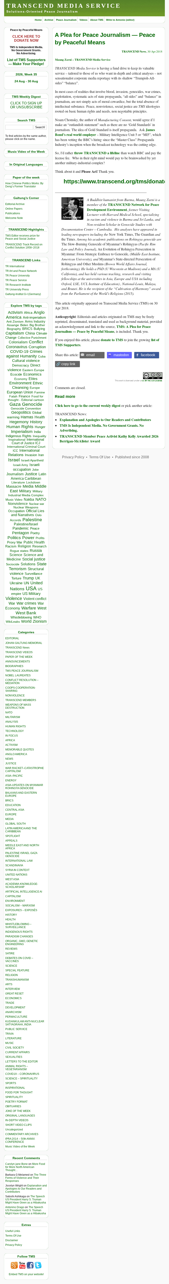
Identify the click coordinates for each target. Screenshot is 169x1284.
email (90, 355)
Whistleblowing (21, 617)
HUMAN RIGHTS (15, 726)
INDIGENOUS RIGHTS (19, 931)
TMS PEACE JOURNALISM (21, 670)
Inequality (39, 436)
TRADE (9, 1002)
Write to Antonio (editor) (120, 20)
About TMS (96, 20)
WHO (37, 617)
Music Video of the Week (20, 1146)
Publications (12, 213)
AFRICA (10, 740)
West (41, 608)
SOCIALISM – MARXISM (20, 905)
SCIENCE (11, 965)
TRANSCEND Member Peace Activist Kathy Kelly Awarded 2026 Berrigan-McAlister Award (109, 439)
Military (25, 491)
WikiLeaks (13, 621)
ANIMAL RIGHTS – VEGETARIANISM (16, 1068)
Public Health (34, 542)
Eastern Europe (33, 370)
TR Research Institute (18, 284)
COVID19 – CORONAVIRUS (22, 1073)
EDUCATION (13, 805)
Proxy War (14, 542)
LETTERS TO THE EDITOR (21, 1061)
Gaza (15, 404)
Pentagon (20, 533)
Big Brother (37, 325)
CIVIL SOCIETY (14, 1047)
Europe (35, 387)
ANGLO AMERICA (16, 754)
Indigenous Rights (18, 436)
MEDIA (9, 819)
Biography (14, 329)
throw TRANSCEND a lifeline (97, 152)
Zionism (40, 621)
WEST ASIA (12, 879)
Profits (40, 538)
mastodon (121, 355)
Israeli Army (20, 465)
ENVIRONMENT (15, 900)
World (26, 621)
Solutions (28, 564)
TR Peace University (17, 275)
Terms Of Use (13, 1235)
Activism (15, 312)
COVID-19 (19, 351)
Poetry (35, 533)
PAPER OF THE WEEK (19, 656)
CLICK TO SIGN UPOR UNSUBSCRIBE (26, 105)
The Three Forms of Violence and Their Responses (25, 1177)
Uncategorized (14, 1129)
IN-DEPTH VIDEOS (16, 1120)
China (30, 333)
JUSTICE (10, 763)
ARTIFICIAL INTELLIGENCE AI (23, 891)
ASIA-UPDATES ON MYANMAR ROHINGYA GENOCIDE (24, 787)
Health (40, 417)
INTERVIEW (12, 989)
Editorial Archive (15, 204)
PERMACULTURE (16, 1016)
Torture (16, 578)
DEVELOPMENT (15, 1007)
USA (31, 588)
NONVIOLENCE (15, 695)
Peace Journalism (66, 20)
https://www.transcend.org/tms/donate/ (116, 181)
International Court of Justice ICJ (28, 441)
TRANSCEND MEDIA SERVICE (63, 5)
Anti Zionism (15, 321)
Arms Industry (35, 321)
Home (38, 20)
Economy (20, 379)
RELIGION (11, 975)
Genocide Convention (26, 408)
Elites (33, 379)
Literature (18, 482)
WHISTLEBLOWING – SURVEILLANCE (18, 926)
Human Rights (19, 426)
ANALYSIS (11, 721)
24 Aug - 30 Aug (26, 81)
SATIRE (10, 953)
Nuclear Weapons (25, 507)
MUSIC (9, 1043)
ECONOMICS (13, 998)
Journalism (15, 474)
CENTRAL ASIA (14, 809)
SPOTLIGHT (12, 836)
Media (28, 486)
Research (39, 546)
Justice (31, 474)
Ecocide (16, 374)
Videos (83, 20)
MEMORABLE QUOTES (19, 749)
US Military (31, 594)
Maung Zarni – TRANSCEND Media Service (82, 59)
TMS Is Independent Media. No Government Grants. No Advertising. (102, 428)
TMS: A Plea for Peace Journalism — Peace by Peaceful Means (103, 329)
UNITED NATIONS (16, 874)
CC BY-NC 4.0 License (152, 380)
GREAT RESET (14, 993)
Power (28, 537)
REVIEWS (11, 948)
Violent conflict (34, 599)
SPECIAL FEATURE (17, 970)
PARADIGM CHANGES (19, 936)
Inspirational (16, 439)
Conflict (36, 341)
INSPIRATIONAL (15, 1087)
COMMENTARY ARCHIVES (21, 1134)
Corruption (37, 347)
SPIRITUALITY (14, 1097)
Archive (48, 20)
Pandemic (21, 528)
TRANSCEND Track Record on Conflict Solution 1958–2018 (23, 246)
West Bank (26, 613)
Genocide (32, 404)
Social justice (33, 559)
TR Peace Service (16, 280)
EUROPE (11, 814)
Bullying (39, 329)
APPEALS (11, 840)
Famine (39, 392)
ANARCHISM (13, 1012)
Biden (24, 325)
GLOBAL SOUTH (15, 823)
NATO (40, 499)
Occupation (16, 511)
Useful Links (12, 1231)
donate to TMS (112, 339)
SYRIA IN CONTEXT (17, 870)
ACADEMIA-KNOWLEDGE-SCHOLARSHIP (21, 885)
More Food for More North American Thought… (25, 1167)
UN (26, 583)
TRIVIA (9, 1033)
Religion (24, 546)
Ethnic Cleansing (27, 385)
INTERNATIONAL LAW (19, 860)
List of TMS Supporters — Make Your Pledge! (26, 62)
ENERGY (11, 780)
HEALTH (10, 919)
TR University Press (17, 289)
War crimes (26, 603)
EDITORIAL (12, 638)
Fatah (13, 396)
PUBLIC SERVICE (16, 1029)
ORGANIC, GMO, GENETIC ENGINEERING (21, 943)
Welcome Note (14, 218)
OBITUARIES (13, 1106)
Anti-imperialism (34, 317)
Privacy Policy (13, 1244)
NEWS (9, 758)
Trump (28, 578)
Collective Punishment (32, 337)
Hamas (27, 417)
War (12, 603)
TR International (14, 266)
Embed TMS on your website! (26, 1274)
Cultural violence (26, 361)
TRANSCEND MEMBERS (20, 700)
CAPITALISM (13, 896)
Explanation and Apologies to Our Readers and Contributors (26, 1188)
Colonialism (18, 342)
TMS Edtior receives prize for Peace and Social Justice (22, 237)
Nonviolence (18, 504)
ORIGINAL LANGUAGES (20, 1115)
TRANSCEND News (17, 647)
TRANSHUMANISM (17, 979)
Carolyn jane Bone (16, 1164)
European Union (20, 392)
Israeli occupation (26, 467)
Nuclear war (36, 504)
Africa (28, 312)
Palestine (32, 519)
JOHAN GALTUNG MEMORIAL (23, 643)
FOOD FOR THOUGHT (19, 1092)
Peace (34, 528)
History (36, 422)
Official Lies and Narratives (27, 513)
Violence (14, 598)
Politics (14, 537)
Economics (32, 374)
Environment (20, 383)
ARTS (8, 984)
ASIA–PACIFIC (14, 775)
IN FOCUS (11, 735)
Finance (24, 396)
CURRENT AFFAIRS (17, 1052)
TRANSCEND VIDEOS (19, 652)
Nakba (29, 499)
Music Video (14, 499)
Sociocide (12, 564)
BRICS (27, 329)
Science (15, 555)
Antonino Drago (14, 1207)
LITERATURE (13, 1038)
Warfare (28, 608)
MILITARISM (12, 717)
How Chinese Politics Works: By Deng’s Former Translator (24, 185)
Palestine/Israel (26, 524)
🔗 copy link (65, 364)
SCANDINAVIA (14, 865)
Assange (13, 325)
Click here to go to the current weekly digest (87, 405)
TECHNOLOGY (14, 731)
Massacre (13, 486)
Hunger (40, 427)
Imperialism (22, 431)
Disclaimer (11, 1240)
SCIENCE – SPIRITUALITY (21, 1078)
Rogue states (19, 551)
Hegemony (19, 421)
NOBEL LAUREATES (18, 675)
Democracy (20, 365)
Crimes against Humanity (24, 353)
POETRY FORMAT (16, 1101)
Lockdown (33, 482)
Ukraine (16, 583)
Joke (35, 469)
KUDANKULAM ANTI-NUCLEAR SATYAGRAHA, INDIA (24, 1023)
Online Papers (13, 208)
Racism (11, 546)
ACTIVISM (11, 744)
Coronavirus (16, 346)
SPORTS (10, 1083)
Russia (36, 550)
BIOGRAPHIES (14, 666)
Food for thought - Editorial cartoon (26, 398)
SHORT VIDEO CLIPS (18, 1124)
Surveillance (33, 573)
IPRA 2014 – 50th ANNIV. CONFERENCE (20, 1140)
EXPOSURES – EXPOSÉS (21, 910)
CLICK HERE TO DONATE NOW (26, 38)
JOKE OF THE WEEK (18, 1111)
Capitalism (15, 333)
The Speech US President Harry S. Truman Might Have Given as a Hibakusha (25, 1199)
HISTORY (11, 914)
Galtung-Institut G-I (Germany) (23, 294)
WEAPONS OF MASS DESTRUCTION (18, 706)
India (37, 432)
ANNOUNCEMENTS (17, 661)
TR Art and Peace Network (21, 271)
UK (37, 578)
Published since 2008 (132, 457)
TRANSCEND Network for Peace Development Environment (123, 207)
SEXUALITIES (13, 1056)
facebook (148, 355)
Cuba (42, 356)
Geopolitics (21, 412)
